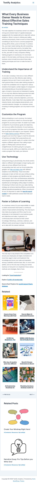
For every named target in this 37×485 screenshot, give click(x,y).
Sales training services (12, 134)
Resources (15, 432)
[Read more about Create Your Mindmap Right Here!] (18, 417)
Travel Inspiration (15, 275)
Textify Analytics (11, 2)
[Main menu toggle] (33, 3)
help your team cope (16, 169)
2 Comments (7, 465)
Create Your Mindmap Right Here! (17, 429)
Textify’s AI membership (14, 280)
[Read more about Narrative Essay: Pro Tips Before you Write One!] (18, 447)
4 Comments (7, 432)
